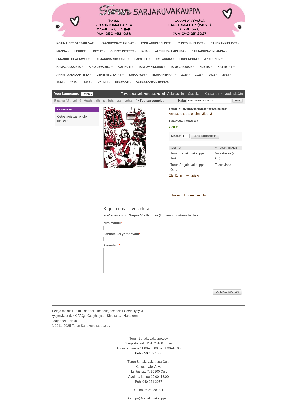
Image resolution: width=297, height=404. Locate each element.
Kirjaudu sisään (231, 93)
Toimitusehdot (84, 311)
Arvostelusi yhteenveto (121, 234)
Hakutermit (131, 316)
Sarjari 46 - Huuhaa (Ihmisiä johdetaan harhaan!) (102, 100)
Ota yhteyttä (95, 316)
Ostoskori (194, 93)
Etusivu (59, 100)
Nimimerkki (112, 223)
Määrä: (176, 136)
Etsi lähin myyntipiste (184, 175)
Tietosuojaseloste (109, 311)
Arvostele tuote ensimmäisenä (190, 113)
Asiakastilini (176, 93)
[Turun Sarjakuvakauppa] (148, 20)
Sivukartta (114, 316)
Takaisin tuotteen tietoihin (188, 195)
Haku (182, 100)
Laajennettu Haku (64, 321)
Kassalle (211, 93)
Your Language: (66, 93)
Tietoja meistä (62, 311)
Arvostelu (110, 245)
